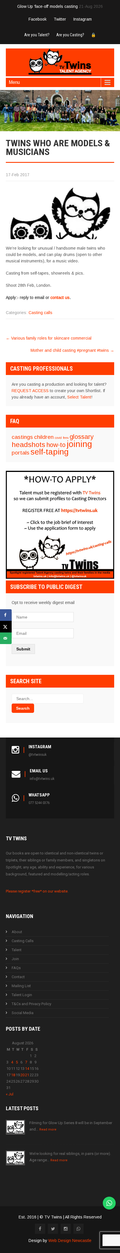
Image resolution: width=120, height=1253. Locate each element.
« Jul (9, 1094)
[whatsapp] (78, 1229)
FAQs (16, 968)
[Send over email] (6, 638)
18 (13, 1075)
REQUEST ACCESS (30, 390)
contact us (60, 297)
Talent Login (22, 995)
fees (65, 437)
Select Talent (79, 397)
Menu (14, 82)
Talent (17, 950)
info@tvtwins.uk (42, 778)
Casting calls (40, 312)
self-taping (49, 451)
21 (27, 1075)
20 (22, 1075)
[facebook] (40, 1229)
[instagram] (66, 1229)
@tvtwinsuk (38, 754)
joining (79, 444)
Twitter (60, 19)
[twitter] (53, 1229)
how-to (56, 444)
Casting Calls (22, 941)
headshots (28, 444)
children (44, 437)
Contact (18, 977)
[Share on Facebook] (6, 615)
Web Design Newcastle (69, 1240)
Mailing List (21, 986)
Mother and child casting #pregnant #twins (72, 350)
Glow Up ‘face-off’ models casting (47, 6)
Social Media (22, 1013)
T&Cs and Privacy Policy (31, 1004)
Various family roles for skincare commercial (48, 338)
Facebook (38, 19)
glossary (81, 436)
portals (20, 453)
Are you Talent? (37, 35)
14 (27, 1068)
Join (15, 959)
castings (22, 437)
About (17, 932)
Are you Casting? (70, 35)
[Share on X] (6, 626)
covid (58, 437)
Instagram (82, 19)
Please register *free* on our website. (37, 891)
